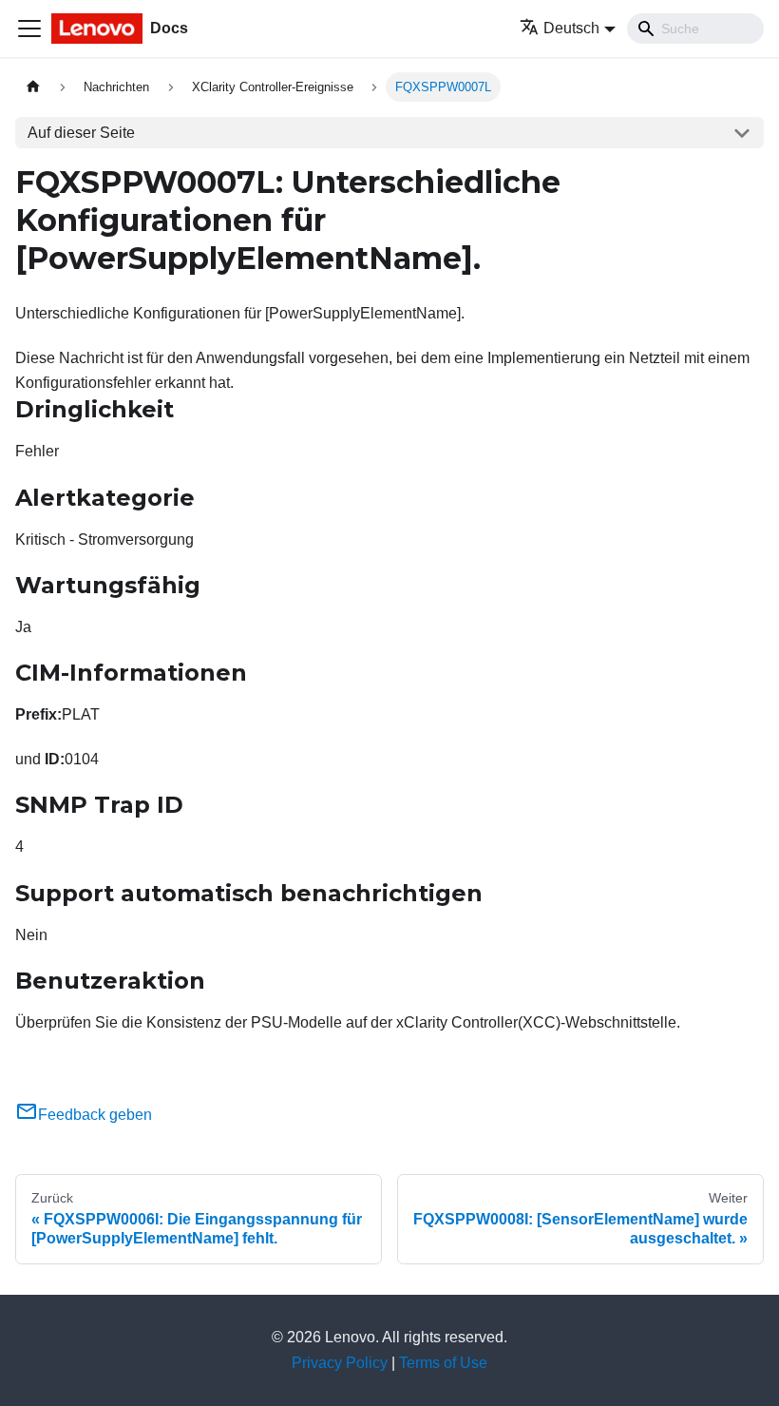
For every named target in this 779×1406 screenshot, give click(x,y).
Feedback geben (95, 1115)
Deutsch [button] (571, 28)
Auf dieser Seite (81, 133)
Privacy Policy (340, 1363)
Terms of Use (443, 1363)
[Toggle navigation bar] (29, 28)
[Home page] (33, 87)
